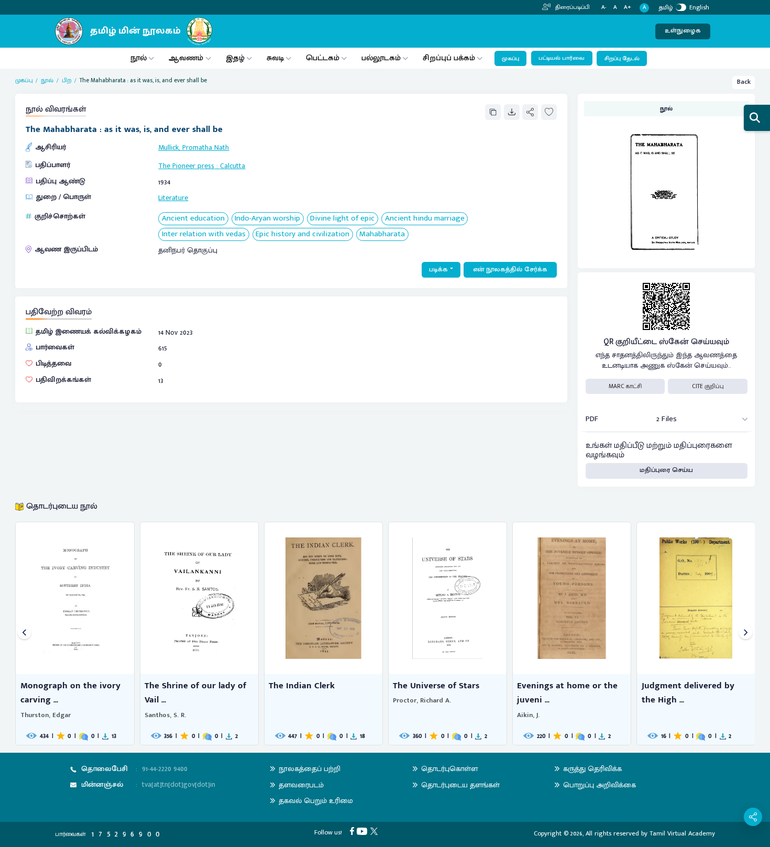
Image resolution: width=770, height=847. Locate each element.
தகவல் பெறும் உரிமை (316, 800)
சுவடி (275, 57)
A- (604, 7)
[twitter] (375, 831)
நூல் (138, 57)
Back (744, 81)
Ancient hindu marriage (425, 219)
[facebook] (353, 831)
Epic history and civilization (302, 234)
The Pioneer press (186, 166)
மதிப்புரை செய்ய (666, 470)
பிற (67, 80)
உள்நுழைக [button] (683, 30)
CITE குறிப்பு (708, 386)
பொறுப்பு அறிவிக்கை (599, 784)
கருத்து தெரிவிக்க (592, 768)
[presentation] (24, 633)
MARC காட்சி (625, 386)
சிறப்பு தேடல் (622, 58)
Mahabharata (382, 234)
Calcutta (232, 166)
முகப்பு (510, 58)
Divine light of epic (342, 219)
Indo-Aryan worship (267, 219)
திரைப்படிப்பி (572, 7)
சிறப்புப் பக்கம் (449, 57)
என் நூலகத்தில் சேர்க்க (510, 269)
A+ (627, 7)
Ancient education (193, 219)
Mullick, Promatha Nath (193, 147)
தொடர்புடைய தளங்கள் (460, 784)
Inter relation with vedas (204, 234)
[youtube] (363, 831)
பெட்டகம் (322, 57)
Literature (173, 198)
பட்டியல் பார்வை (561, 58)
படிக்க (438, 269)
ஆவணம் (187, 57)
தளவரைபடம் (301, 784)
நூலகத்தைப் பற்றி (309, 768)
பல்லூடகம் (381, 57)
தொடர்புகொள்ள (449, 768)
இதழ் (235, 57)
